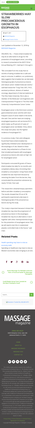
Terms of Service (16, 418)
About (3, 2)
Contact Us (18, 355)
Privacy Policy (7, 418)
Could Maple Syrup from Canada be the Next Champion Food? (14, 282)
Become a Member (13, 2)
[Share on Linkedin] (28, 261)
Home (18, 342)
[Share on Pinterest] (22, 261)
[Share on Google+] (17, 261)
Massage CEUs (18, 351)
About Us (18, 345)
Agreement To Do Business (17, 420)
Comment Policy (26, 418)
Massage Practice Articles (11, 39)
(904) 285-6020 (17, 331)
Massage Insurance (18, 348)
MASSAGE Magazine (9, 36)
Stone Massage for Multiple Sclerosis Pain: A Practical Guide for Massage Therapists (19, 272)
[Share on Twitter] (12, 261)
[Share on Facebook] (6, 261)
